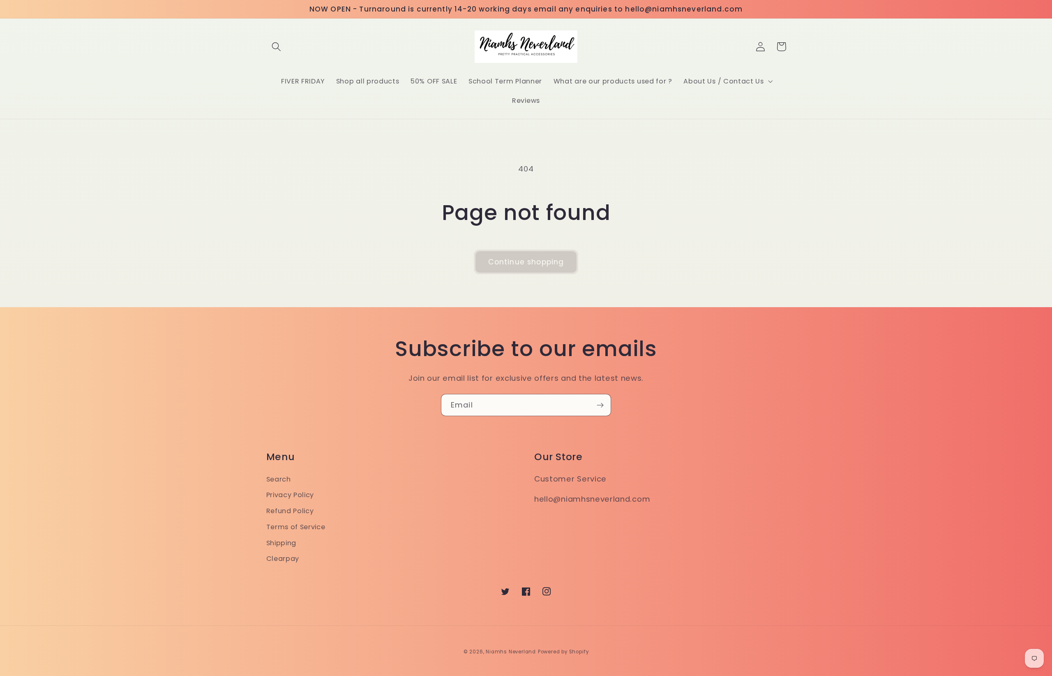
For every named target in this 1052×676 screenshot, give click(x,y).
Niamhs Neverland (511, 651)
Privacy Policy (290, 495)
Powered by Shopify (563, 651)
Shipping (281, 543)
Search (278, 479)
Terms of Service (295, 527)
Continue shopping (526, 262)
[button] (276, 46)
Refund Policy (290, 511)
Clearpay (283, 558)
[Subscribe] (600, 405)
